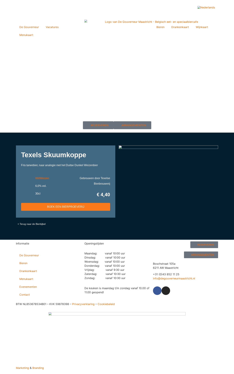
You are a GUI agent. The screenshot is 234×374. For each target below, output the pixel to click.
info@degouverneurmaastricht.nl (174, 278)
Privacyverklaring (83, 304)
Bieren (160, 27)
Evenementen (28, 286)
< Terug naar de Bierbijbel (32, 224)
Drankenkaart (180, 27)
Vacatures (52, 27)
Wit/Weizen (42, 178)
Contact (24, 294)
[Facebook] (157, 290)
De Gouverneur (29, 27)
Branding (38, 368)
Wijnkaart (202, 27)
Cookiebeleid (106, 304)
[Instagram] (166, 290)
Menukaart (26, 35)
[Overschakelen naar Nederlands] (206, 7)
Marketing (22, 368)
